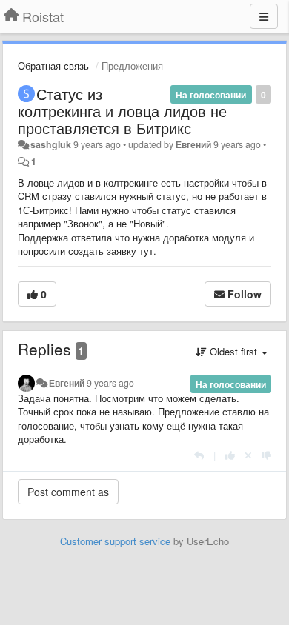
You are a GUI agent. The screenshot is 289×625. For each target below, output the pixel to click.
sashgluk (50, 144)
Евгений (193, 144)
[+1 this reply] (230, 455)
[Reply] (199, 455)
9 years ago (110, 383)
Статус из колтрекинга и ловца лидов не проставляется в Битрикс (122, 110)
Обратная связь (53, 66)
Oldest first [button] (233, 351)
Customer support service (115, 541)
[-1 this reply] (266, 455)
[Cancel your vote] (248, 455)
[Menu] (264, 16)
